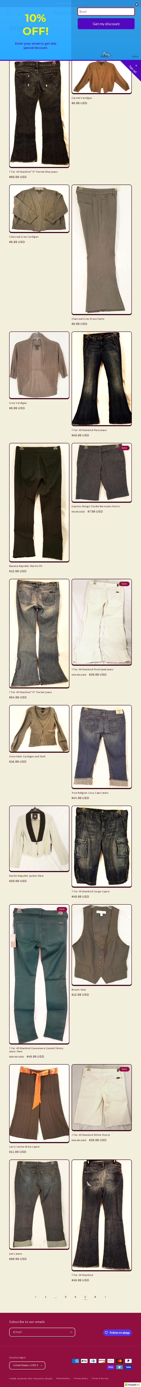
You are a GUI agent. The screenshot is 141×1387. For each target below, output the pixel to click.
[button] (136, 4)
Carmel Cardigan (82, 98)
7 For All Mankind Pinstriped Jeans (92, 669)
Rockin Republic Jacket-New (26, 876)
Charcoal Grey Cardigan (24, 237)
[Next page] (105, 1297)
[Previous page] (36, 1297)
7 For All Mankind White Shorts (91, 1135)
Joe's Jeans (15, 1254)
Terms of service (100, 1378)
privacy (135, 56)
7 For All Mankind (82, 1275)
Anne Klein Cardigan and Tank (27, 756)
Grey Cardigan (18, 403)
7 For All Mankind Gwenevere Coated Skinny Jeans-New (36, 1050)
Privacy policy (81, 1378)
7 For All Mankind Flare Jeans (89, 430)
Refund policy (63, 1378)
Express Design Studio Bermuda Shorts (96, 506)
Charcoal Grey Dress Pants (88, 319)
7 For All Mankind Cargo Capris (91, 891)
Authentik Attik (24, 1378)
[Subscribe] (71, 1332)
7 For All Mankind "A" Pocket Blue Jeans (33, 172)
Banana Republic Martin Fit (25, 566)
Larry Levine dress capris (24, 1146)
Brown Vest (79, 989)
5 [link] (85, 1296)
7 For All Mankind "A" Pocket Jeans (30, 692)
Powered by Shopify (43, 1378)
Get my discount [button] (106, 23)
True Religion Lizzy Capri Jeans (90, 793)
